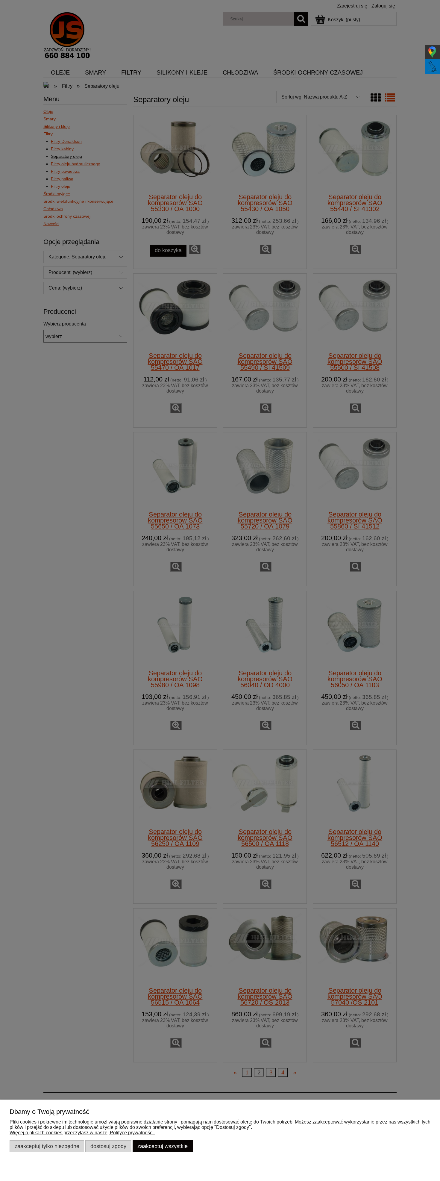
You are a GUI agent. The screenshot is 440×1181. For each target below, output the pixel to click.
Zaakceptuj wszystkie (162, 1146)
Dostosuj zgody (108, 1146)
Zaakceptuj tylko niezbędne (47, 1146)
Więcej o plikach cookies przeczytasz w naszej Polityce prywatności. (82, 1132)
